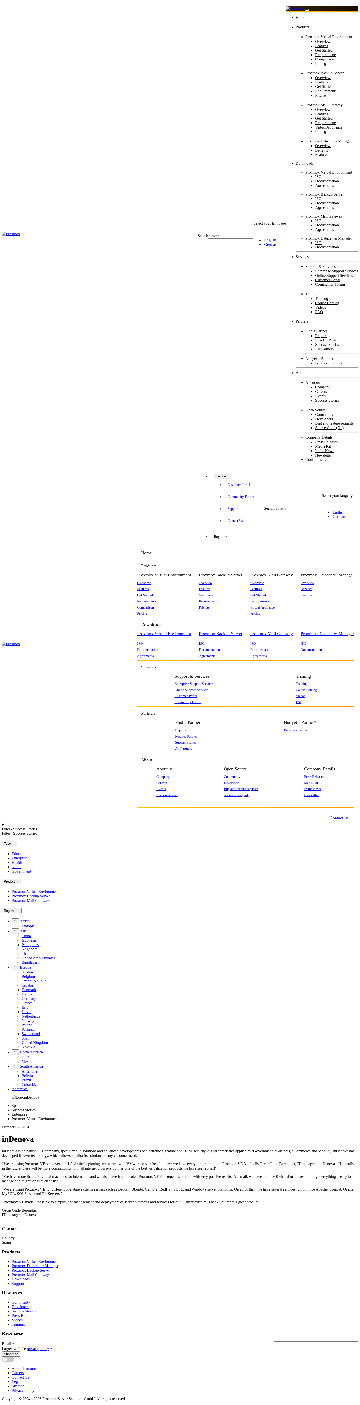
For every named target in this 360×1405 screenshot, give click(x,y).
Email (8, 1344)
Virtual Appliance (328, 127)
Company (322, 387)
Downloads (304, 163)
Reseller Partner (327, 340)
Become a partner (328, 363)
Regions (10, 911)
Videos (320, 307)
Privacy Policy (23, 1390)
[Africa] (15, 921)
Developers (324, 419)
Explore (321, 336)
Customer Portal (327, 280)
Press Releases (326, 442)
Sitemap (18, 1386)
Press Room (21, 1315)
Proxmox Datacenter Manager (328, 238)
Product (10, 881)
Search (203, 236)
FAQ (319, 312)
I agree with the (27, 1349)
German (270, 244)
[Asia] (15, 931)
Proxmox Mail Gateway (324, 216)
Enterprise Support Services (336, 271)
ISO (318, 177)
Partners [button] (148, 713)
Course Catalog (327, 303)
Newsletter (323, 455)
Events (320, 396)
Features (321, 46)
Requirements (325, 55)
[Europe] (15, 967)
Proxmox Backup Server (324, 194)
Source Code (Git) (329, 428)
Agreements (324, 185)
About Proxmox (24, 1368)
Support (233, 509)
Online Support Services (334, 275)
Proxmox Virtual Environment (328, 172)
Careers (321, 391)
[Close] (307, 10)
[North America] (15, 1052)
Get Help (222, 476)
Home (300, 17)
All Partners (324, 349)
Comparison (324, 59)
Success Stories (327, 344)
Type (8, 843)
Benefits (321, 150)
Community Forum (330, 284)
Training (321, 298)
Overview (323, 41)
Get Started (324, 50)
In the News (324, 451)
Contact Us (235, 521)
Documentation (327, 181)
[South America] (15, 1066)
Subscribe (11, 1354)
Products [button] (148, 565)
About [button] (146, 759)
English (269, 240)
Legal (16, 1382)
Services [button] (148, 667)
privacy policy (38, 1349)
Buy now (220, 537)
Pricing (320, 63)
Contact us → (316, 459)
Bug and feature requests (334, 423)
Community (324, 414)
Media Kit (323, 446)
